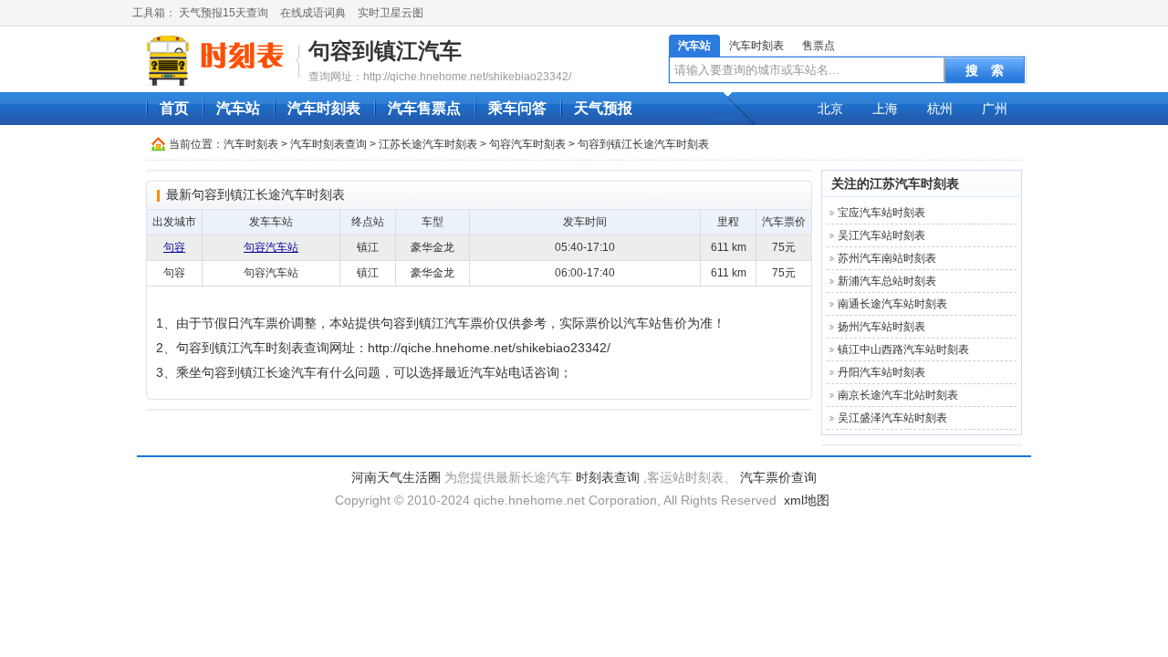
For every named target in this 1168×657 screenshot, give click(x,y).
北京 (830, 108)
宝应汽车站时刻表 (881, 212)
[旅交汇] (218, 60)
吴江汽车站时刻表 (881, 235)
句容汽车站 (271, 247)
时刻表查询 (608, 477)
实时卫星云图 (390, 12)
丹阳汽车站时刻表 (881, 372)
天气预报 (603, 108)
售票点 (818, 45)
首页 (174, 108)
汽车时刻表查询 (328, 144)
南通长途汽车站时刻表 (892, 303)
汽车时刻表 (756, 45)
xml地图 (806, 500)
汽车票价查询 (778, 477)
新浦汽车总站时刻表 (887, 281)
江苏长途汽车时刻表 (428, 144)
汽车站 (694, 45)
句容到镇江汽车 (385, 50)
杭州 (940, 108)
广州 (994, 108)
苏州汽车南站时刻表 (887, 258)
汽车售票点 (424, 108)
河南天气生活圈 (396, 477)
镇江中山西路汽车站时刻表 (903, 349)
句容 (174, 247)
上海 (885, 108)
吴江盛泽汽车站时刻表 (892, 418)
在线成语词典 (313, 12)
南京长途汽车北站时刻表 (898, 395)
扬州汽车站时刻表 (881, 326)
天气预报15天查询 (223, 12)
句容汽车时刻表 (527, 144)
